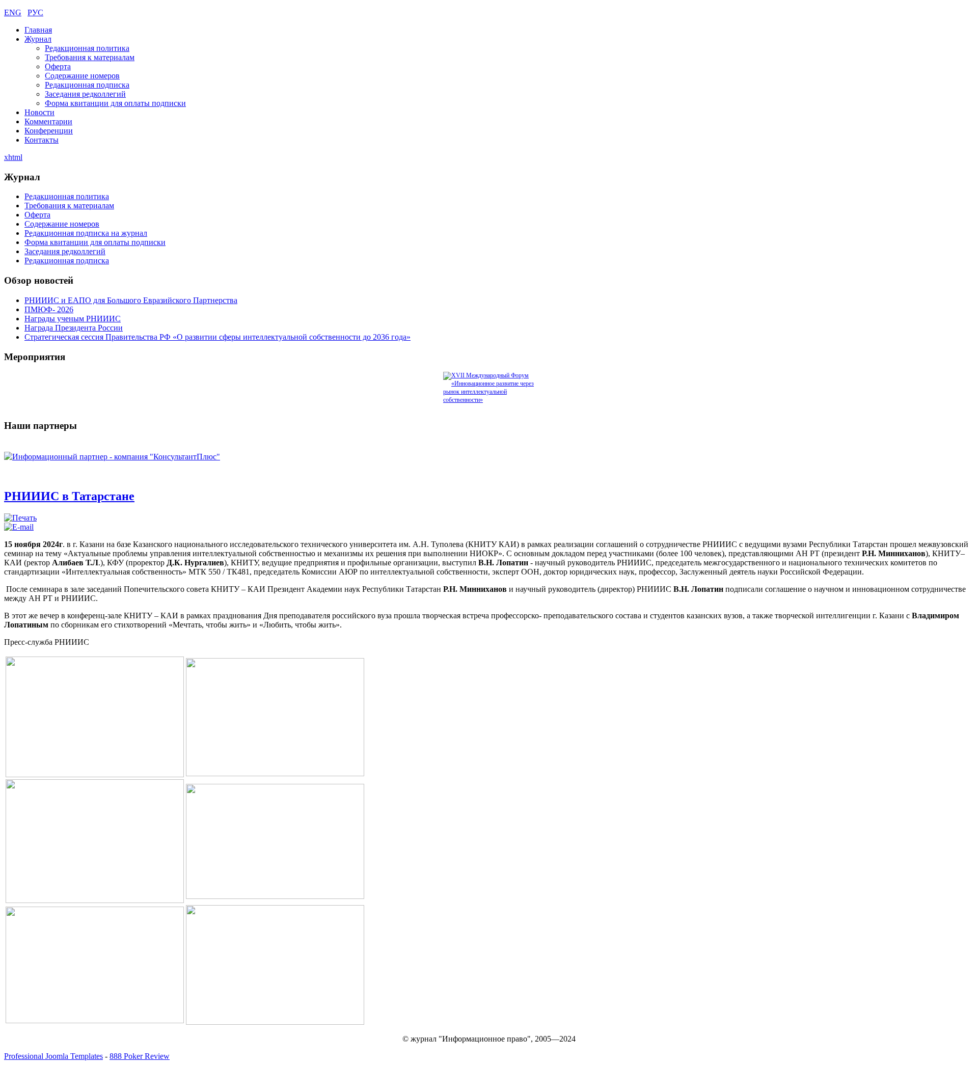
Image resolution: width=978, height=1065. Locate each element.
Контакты (41, 139)
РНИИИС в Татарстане (69, 496)
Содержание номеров (82, 75)
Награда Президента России (73, 327)
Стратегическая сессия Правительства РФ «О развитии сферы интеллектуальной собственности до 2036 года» (217, 337)
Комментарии (48, 121)
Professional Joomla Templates (53, 1056)
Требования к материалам (89, 57)
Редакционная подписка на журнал (85, 233)
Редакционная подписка (87, 84)
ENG (12, 12)
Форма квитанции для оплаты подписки (115, 103)
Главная (38, 29)
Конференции (48, 130)
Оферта (58, 66)
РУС (35, 12)
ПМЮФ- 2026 (48, 309)
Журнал (37, 39)
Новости (39, 112)
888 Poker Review (140, 1056)
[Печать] (20, 517)
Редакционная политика (87, 48)
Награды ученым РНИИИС (72, 318)
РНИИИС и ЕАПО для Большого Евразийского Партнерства (130, 300)
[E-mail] (19, 527)
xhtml (13, 157)
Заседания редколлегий (85, 94)
